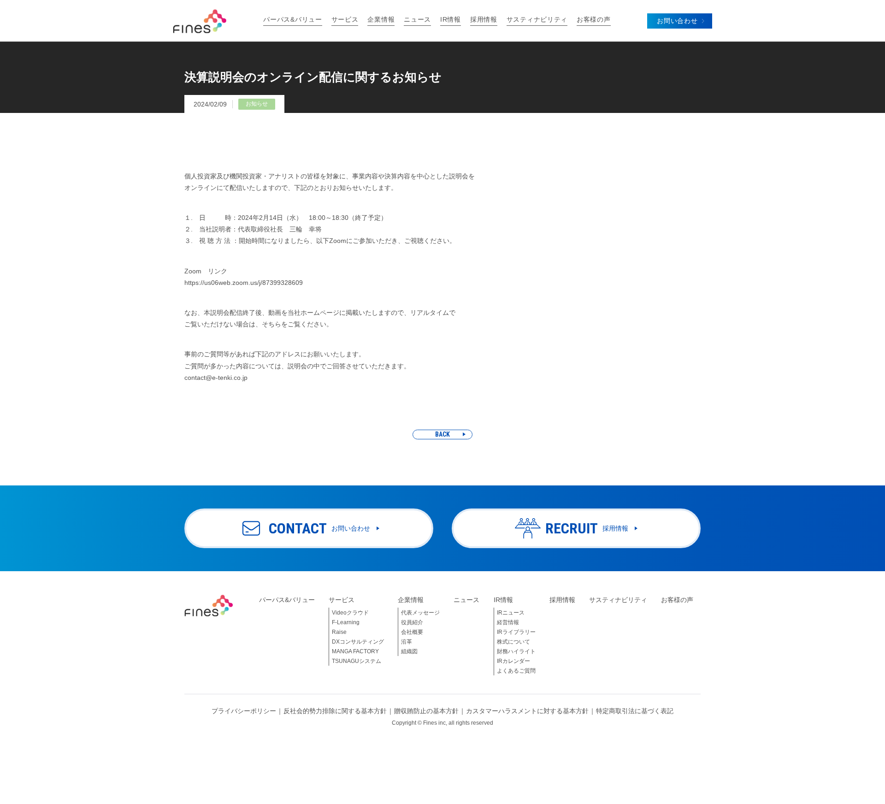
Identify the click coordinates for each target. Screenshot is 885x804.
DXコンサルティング (358, 641)
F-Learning (346, 622)
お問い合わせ (677, 20)
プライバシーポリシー (244, 711)
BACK (442, 434)
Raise (339, 632)
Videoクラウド (350, 612)
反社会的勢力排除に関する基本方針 (335, 711)
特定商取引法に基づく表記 (634, 711)
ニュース (417, 19)
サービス (345, 19)
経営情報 (508, 622)
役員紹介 (412, 622)
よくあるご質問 (516, 671)
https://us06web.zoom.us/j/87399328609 (243, 282)
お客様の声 (594, 19)
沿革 (406, 641)
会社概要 (412, 632)
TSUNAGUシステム (356, 661)
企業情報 (381, 19)
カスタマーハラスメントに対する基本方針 (527, 711)
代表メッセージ (420, 612)
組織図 (409, 651)
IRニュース (511, 612)
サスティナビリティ (537, 19)
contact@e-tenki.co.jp (216, 377)
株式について (513, 641)
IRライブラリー (516, 632)
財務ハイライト (516, 651)
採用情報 (483, 19)
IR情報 (450, 19)
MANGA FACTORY (355, 651)
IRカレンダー (513, 661)
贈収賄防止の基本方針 (426, 711)
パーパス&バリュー (292, 19)
